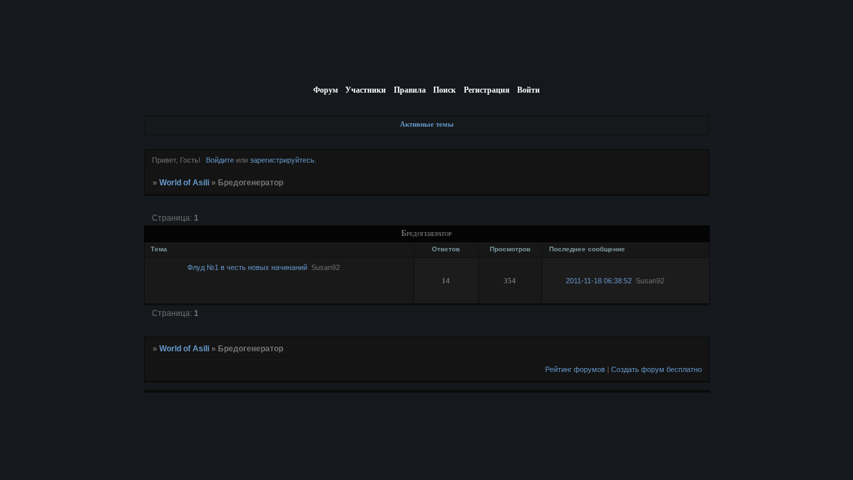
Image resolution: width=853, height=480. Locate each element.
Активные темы (427, 124)
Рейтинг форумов (575, 369)
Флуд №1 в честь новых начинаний (247, 267)
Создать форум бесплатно (656, 369)
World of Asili (184, 182)
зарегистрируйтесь (282, 160)
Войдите (220, 160)
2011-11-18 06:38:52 (599, 281)
